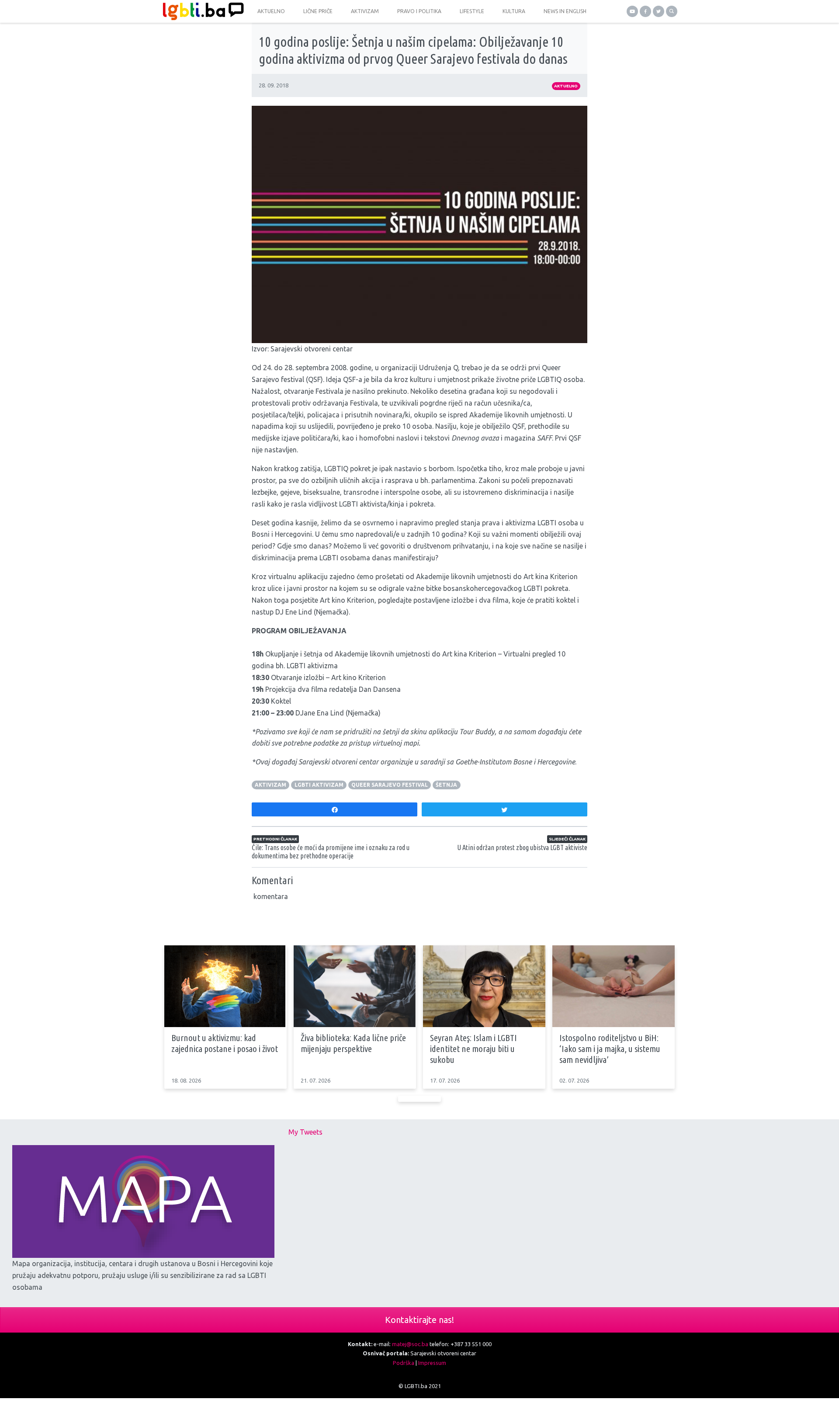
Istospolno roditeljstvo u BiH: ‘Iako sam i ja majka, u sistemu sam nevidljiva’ (609, 1048)
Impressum (432, 1363)
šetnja (446, 785)
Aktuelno (566, 85)
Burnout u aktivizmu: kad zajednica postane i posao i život (224, 1043)
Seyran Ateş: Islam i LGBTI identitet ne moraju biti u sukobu (473, 1048)
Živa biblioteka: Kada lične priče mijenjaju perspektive (353, 1043)
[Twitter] (658, 11)
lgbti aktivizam (319, 785)
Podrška (403, 1363)
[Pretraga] (671, 11)
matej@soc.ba (410, 1344)
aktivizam (270, 785)
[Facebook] (645, 11)
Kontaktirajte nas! (419, 1320)
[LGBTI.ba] (201, 11)
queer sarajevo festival (389, 785)
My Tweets (305, 1132)
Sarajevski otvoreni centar (311, 349)
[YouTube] (632, 11)
